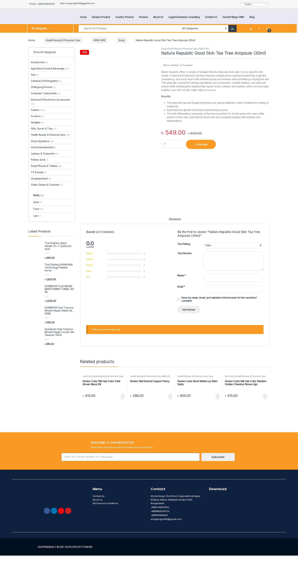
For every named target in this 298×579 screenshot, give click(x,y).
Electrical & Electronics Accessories (50, 101)
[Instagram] (61, 511)
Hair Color (87, 376)
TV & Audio (38, 172)
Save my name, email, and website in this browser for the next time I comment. (219, 299)
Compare (187, 65)
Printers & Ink (39, 159)
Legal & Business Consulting (184, 16)
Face (38, 208)
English (248, 4)
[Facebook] (47, 511)
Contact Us (211, 16)
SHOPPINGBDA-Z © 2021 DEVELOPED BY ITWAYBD (65, 547)
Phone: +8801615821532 (42, 3)
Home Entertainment (43, 147)
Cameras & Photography (46, 80)
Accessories (39, 62)
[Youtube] (68, 511)
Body (122, 40)
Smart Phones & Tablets (46, 165)
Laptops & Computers (45, 153)
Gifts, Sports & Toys (44, 128)
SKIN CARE (99, 40)
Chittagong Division (43, 87)
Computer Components (45, 93)
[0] (267, 28)
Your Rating (183, 243)
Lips (211, 376)
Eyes (37, 202)
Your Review (184, 253)
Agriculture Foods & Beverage (50, 68)
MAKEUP (165, 376)
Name (181, 275)
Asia (35, 74)
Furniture (37, 116)
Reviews (175, 219)
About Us (158, 16)
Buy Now (202, 144)
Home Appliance (42, 141)
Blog (252, 16)
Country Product (124, 16)
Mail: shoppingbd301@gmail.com (77, 3)
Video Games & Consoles (47, 184)
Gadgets (37, 122)
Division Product (101, 16)
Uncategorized (41, 178)
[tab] (175, 221)
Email (181, 286)
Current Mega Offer (233, 16)
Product (143, 16)
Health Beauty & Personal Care (63, 40)
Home (83, 16)
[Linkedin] (54, 511)
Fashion (38, 109)
